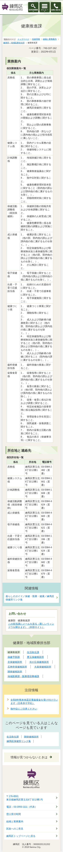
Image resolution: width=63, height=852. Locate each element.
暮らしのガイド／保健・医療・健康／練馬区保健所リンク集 (30, 598)
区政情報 (36, 39)
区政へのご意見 (14, 828)
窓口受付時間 (13, 814)
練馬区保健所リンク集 (19, 741)
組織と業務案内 (50, 39)
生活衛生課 (13, 736)
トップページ (23, 39)
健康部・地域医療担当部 (14, 43)
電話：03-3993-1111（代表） (21, 807)
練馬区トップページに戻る (20, 836)
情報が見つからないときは (29, 757)
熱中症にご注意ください (23, 708)
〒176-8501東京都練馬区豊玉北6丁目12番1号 (24, 798)
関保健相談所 (31, 736)
